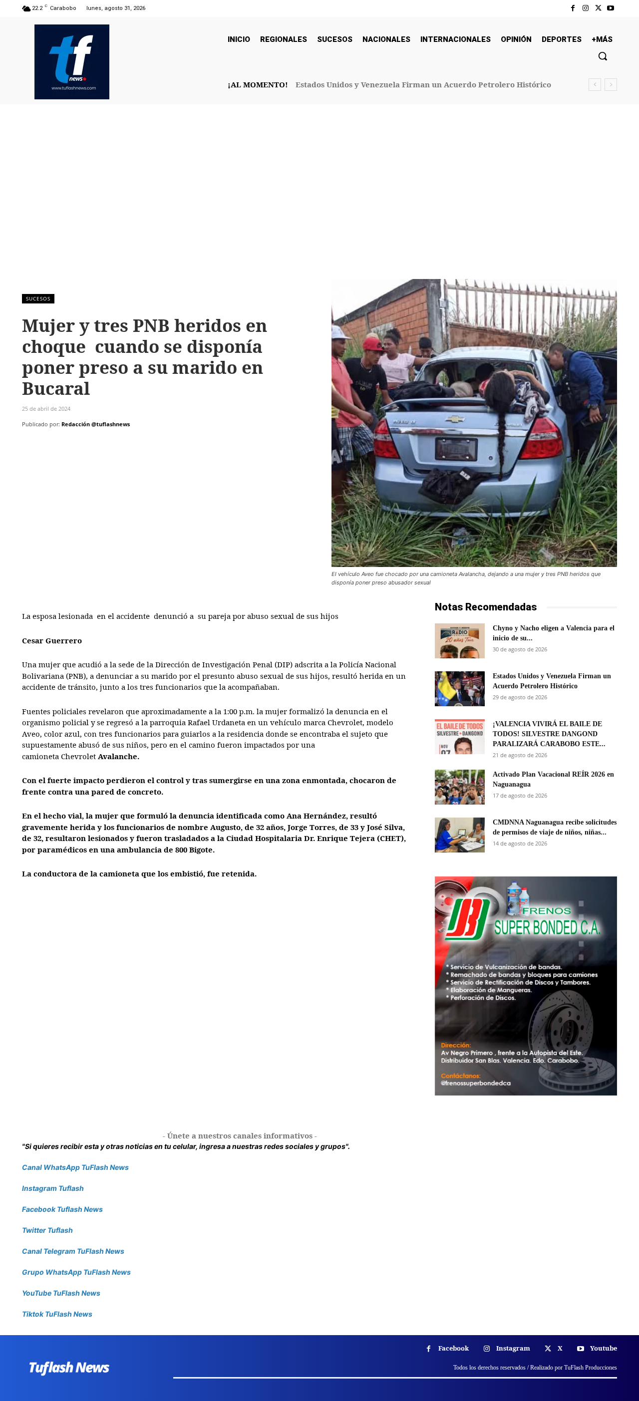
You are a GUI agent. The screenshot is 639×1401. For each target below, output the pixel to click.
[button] (602, 55)
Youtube (603, 1348)
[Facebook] (573, 8)
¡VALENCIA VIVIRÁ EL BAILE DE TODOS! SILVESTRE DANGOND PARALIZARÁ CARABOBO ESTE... (549, 734)
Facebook (453, 1348)
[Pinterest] (78, 444)
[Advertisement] (319, 204)
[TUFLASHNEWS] (71, 61)
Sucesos (38, 298)
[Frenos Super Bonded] (526, 985)
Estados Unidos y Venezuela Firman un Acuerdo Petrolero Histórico (423, 84)
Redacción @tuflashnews (95, 424)
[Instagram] (585, 8)
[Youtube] (611, 8)
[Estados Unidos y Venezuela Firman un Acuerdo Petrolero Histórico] (460, 688)
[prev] (595, 84)
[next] (611, 84)
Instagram (513, 1348)
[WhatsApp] (101, 444)
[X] (598, 8)
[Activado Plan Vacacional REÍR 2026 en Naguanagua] (460, 787)
